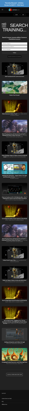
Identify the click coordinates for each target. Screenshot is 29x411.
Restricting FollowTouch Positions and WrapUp (14, 301)
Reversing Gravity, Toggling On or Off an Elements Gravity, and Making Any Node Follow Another (14, 322)
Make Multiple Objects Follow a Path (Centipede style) (14, 156)
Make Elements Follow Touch (14, 114)
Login (16, 14)
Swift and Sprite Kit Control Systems (14, 76)
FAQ (2, 401)
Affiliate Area (4, 404)
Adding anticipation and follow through (14, 342)
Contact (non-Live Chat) (6, 398)
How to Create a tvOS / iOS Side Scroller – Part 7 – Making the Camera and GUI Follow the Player (14, 198)
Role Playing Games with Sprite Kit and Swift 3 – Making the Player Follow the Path (14, 135)
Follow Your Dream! (14, 95)
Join (23, 14)
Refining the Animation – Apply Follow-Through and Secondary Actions (14, 177)
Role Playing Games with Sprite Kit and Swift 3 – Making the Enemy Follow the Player (14, 240)
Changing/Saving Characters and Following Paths (14, 362)
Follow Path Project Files (14, 260)
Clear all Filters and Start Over (14, 374)
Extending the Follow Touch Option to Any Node (14, 219)
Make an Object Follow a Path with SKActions (14, 281)
